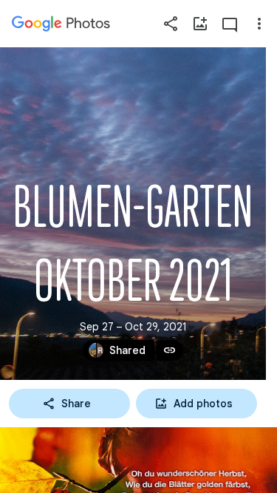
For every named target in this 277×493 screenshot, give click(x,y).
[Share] (170, 23)
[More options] (259, 23)
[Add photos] (200, 23)
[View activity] (229, 23)
